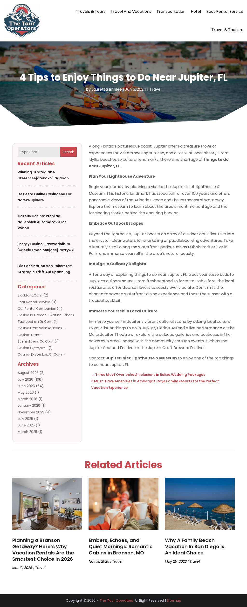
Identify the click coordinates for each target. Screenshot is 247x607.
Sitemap (174, 600)
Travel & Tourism (227, 30)
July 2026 (25, 379)
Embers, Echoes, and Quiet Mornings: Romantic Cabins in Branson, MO (120, 546)
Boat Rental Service (224, 11)
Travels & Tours (90, 11)
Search (68, 151)
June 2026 (26, 386)
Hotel (196, 11)
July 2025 (25, 418)
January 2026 (29, 405)
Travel (155, 89)
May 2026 (26, 392)
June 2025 (26, 425)
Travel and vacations (131, 11)
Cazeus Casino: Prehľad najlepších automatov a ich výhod (42, 222)
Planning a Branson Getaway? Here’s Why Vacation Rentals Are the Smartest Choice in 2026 (43, 549)
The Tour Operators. (117, 600)
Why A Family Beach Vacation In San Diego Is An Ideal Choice (194, 546)
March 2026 (27, 399)
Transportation (171, 11)
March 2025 (27, 431)
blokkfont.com (30, 295)
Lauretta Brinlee (107, 89)
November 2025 (31, 412)
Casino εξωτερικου (33, 347)
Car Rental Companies (37, 308)
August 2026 (28, 372)
